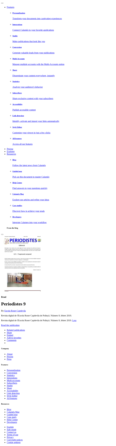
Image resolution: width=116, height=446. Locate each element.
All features (12, 398)
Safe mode (11, 429)
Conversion (12, 373)
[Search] (2, 234)
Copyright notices (15, 440)
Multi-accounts (13, 380)
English (10, 427)
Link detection (13, 393)
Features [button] (10, 7)
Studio (10, 385)
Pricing (10, 149)
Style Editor (12, 396)
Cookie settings (14, 442)
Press (9, 359)
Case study (12, 417)
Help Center (12, 419)
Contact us (11, 432)
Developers (12, 422)
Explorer (11, 151)
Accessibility (12, 390)
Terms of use (12, 435)
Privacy (10, 437)
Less (74, 320)
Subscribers (12, 383)
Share (9, 388)
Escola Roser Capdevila (15, 311)
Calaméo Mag (13, 412)
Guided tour (12, 414)
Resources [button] (11, 154)
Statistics (11, 375)
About (9, 354)
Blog (9, 409)
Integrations (12, 378)
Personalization (13, 370)
